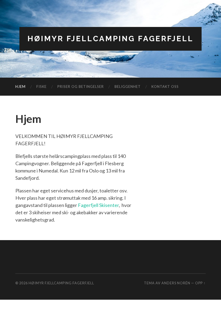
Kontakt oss (165, 86)
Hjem (20, 86)
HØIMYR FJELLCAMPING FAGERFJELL (110, 38)
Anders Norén (175, 283)
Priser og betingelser (80, 86)
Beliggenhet (128, 86)
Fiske (41, 86)
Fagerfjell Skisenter (98, 205)
